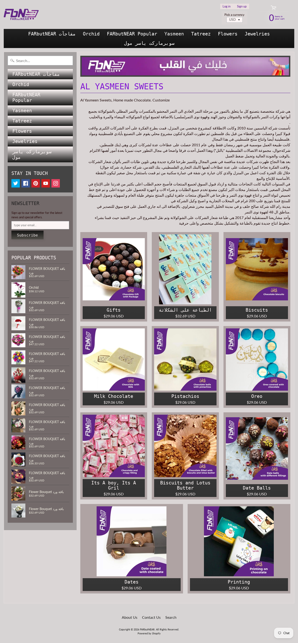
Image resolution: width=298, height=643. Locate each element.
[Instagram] (55, 183)
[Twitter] (15, 183)
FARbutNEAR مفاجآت (52, 34)
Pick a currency (234, 15)
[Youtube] (45, 183)
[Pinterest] (35, 183)
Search (170, 617)
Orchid (91, 34)
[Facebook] (25, 183)
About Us (129, 617)
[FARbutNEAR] (21, 14)
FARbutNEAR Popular (132, 34)
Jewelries (257, 34)
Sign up (242, 6)
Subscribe (27, 235)
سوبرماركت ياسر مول (149, 43)
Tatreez (201, 34)
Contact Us (151, 617)
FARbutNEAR (147, 629)
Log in (226, 6)
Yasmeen (174, 34)
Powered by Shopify (149, 633)
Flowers (227, 34)
